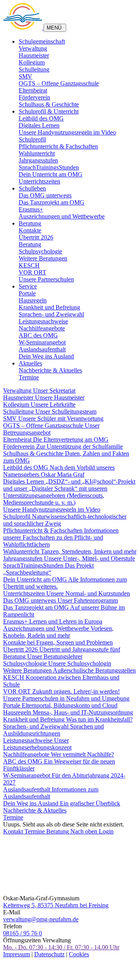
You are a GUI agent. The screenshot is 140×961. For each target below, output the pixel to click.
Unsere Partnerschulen (46, 279)
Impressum (16, 954)
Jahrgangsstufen (38, 160)
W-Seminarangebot (42, 342)
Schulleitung (34, 69)
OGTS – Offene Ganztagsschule (59, 83)
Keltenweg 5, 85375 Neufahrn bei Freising (55, 905)
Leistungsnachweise (43, 321)
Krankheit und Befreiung (49, 307)
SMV (25, 76)
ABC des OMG (38, 335)
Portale (27, 293)
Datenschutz (49, 954)
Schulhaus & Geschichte (49, 104)
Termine (29, 377)
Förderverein (34, 97)
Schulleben (32, 188)
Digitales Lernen (39, 125)
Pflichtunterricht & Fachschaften (58, 146)
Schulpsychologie (40, 251)
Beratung (30, 223)
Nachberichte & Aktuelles (50, 370)
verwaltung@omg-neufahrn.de (41, 919)
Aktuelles (30, 363)
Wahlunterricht (37, 153)
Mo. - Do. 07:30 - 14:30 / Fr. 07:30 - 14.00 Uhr (61, 947)
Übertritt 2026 (36, 237)
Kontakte (30, 230)
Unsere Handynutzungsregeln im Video (67, 132)
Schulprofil (32, 139)
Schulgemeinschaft (42, 41)
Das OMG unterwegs (45, 195)
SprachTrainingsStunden (49, 167)
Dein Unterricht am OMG (50, 174)
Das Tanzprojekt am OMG (51, 202)
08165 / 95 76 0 (22, 933)
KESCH (29, 265)
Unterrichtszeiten (39, 181)
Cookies (79, 954)
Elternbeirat (33, 90)
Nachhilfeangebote (42, 328)
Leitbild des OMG (41, 118)
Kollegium (32, 62)
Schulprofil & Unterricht (49, 111)
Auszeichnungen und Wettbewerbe (62, 216)
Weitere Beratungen (43, 258)
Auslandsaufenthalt (42, 349)
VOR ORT (32, 272)
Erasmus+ (31, 209)
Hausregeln (33, 300)
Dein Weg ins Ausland (46, 356)
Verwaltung (33, 48)
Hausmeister (34, 55)
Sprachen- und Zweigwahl (51, 314)
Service (28, 286)
